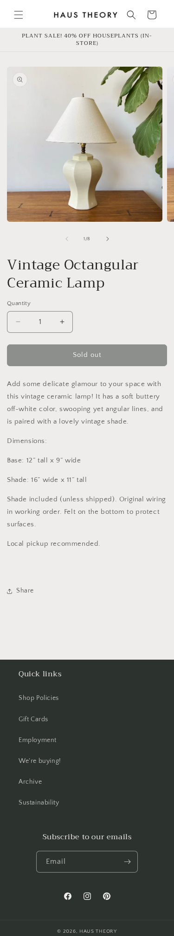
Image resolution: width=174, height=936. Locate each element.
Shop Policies (39, 698)
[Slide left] (67, 239)
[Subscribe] (127, 862)
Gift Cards (33, 719)
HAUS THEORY (98, 931)
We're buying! (40, 761)
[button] (18, 15)
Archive (30, 782)
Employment (38, 740)
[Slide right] (107, 239)
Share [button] (25, 590)
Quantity (19, 303)
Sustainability (39, 802)
